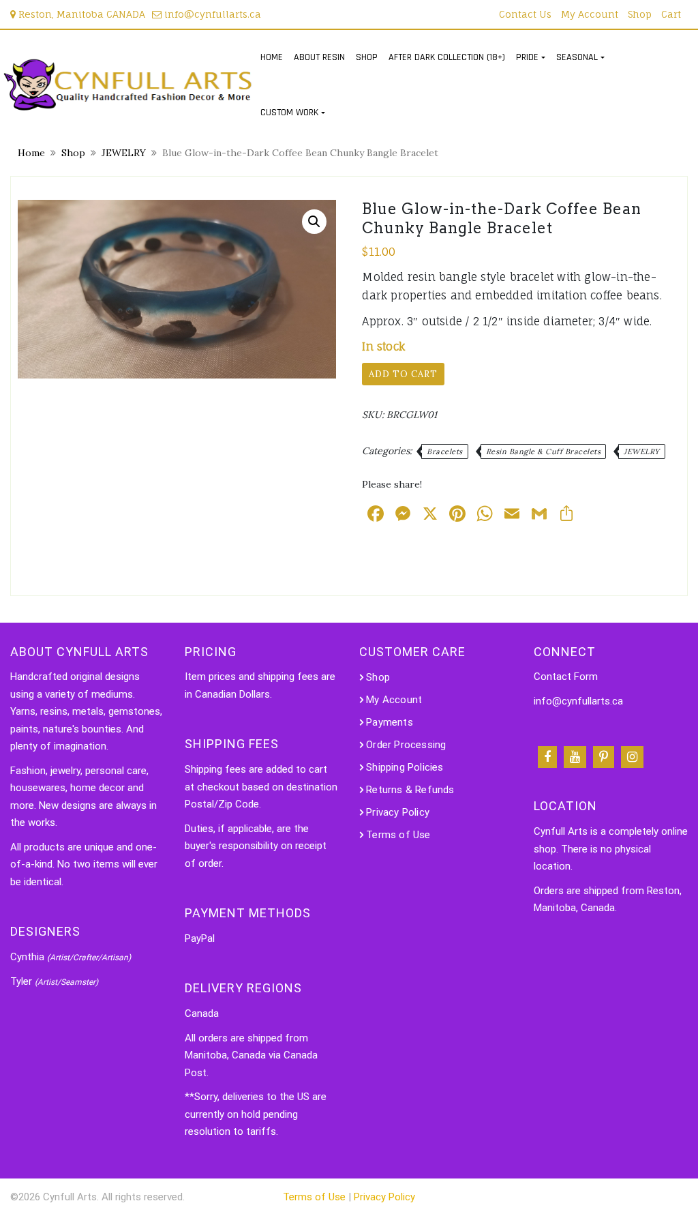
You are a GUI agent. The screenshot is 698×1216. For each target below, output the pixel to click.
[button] (314, 221)
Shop (640, 14)
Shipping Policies (404, 767)
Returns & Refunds (410, 790)
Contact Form (566, 676)
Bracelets (445, 451)
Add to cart (403, 374)
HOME (271, 57)
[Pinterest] (603, 757)
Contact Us (525, 14)
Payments (389, 722)
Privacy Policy (397, 812)
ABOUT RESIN (319, 57)
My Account (589, 14)
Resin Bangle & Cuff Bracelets (543, 451)
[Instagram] (632, 757)
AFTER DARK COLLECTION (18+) (447, 57)
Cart (671, 14)
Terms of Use (398, 835)
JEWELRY (124, 153)
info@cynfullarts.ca (211, 14)
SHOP (367, 57)
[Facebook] (547, 757)
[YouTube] (575, 757)
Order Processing (406, 745)
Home (31, 153)
